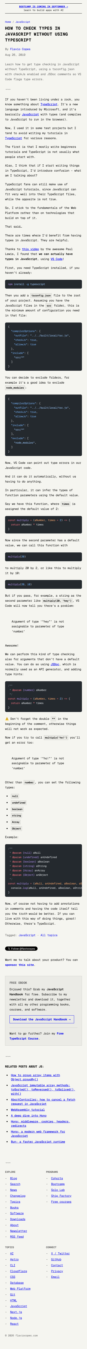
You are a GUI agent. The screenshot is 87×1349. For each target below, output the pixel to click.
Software (17, 1213)
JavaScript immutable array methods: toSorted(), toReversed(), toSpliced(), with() (43, 1089)
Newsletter (18, 1231)
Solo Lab (58, 1190)
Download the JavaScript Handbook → (42, 1019)
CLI (12, 1265)
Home (8, 22)
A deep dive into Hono (28, 1115)
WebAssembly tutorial (28, 1110)
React (14, 1324)
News (13, 1190)
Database (17, 1283)
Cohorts (57, 1178)
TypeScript (49, 104)
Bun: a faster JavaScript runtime (38, 1142)
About (14, 1225)
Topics (15, 1202)
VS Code (57, 259)
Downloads (17, 1219)
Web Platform (20, 1288)
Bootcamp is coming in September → (43, 6)
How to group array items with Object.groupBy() (35, 1077)
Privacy (57, 1271)
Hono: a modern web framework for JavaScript (38, 1134)
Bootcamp (58, 1184)
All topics (49, 935)
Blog (13, 1178)
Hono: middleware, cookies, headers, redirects (40, 1124)
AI (12, 1253)
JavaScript (22, 22)
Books (14, 1207)
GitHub (56, 1259)
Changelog (17, 1196)
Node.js (16, 1318)
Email (55, 1277)
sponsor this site (19, 965)
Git (12, 1294)
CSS (12, 1277)
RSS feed (17, 1236)
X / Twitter (60, 1253)
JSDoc (55, 664)
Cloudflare (18, 1271)
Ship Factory (61, 1196)
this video (30, 249)
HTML (13, 1300)
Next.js (16, 1312)
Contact (57, 1265)
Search (15, 1184)
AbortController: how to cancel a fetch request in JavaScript (43, 1102)
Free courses (61, 1202)
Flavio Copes (20, 49)
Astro (14, 1259)
